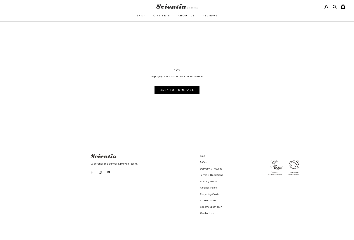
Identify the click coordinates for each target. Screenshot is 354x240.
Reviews (209, 15)
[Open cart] (343, 6)
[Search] (335, 6)
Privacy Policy (208, 181)
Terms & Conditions (211, 175)
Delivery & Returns (211, 169)
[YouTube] (108, 172)
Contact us (207, 213)
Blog (202, 156)
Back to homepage (177, 89)
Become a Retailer (211, 207)
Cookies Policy (208, 188)
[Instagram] (100, 172)
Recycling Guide (209, 194)
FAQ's (203, 162)
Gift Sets (161, 15)
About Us (186, 15)
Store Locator (208, 200)
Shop (141, 15)
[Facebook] (92, 172)
